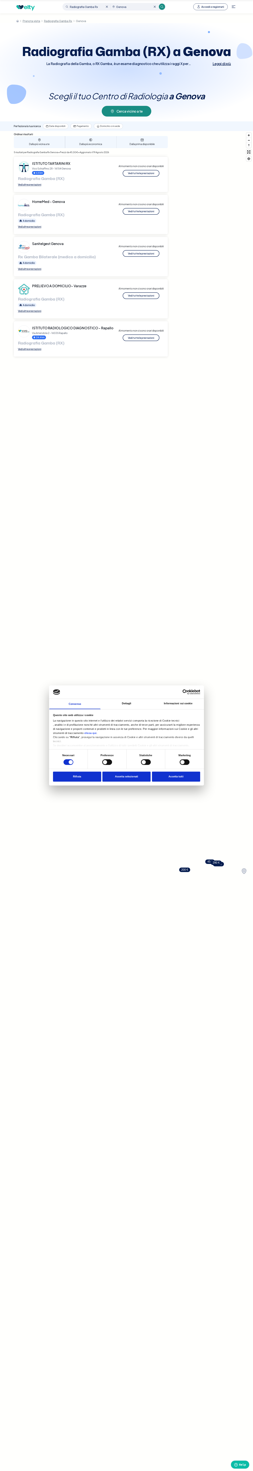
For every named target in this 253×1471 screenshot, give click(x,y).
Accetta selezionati (126, 776)
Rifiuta (77, 776)
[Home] (17, 21)
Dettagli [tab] (126, 703)
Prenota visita (31, 21)
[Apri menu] (233, 7)
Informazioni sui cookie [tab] (178, 703)
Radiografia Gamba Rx (58, 21)
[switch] (107, 762)
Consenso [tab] (75, 703)
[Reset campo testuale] (107, 6)
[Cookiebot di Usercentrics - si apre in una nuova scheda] (185, 692)
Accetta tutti (175, 776)
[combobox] (87, 6)
